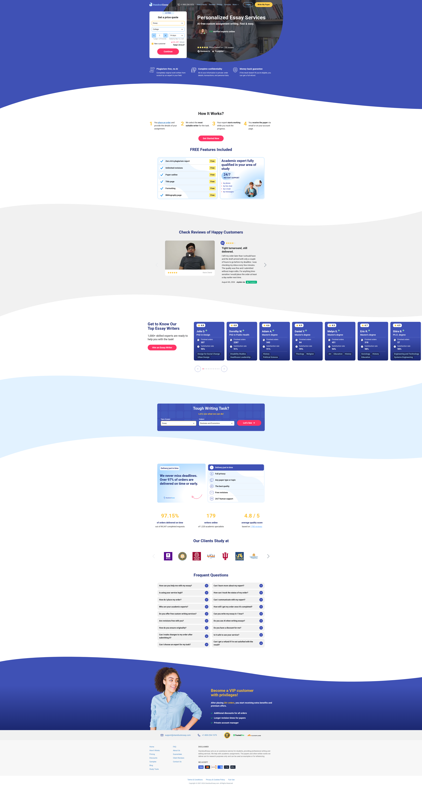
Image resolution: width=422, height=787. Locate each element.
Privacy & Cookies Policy (215, 780)
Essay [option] (164, 423)
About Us (176, 750)
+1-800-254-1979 (209, 735)
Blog (151, 765)
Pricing (219, 5)
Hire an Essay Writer (162, 347)
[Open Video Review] (190, 255)
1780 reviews (228, 47)
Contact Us (177, 762)
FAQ (174, 747)
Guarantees (177, 754)
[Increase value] (165, 35)
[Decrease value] (154, 35)
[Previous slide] (157, 265)
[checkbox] (152, 44)
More (235, 5)
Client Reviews (178, 758)
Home (151, 747)
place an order (164, 122)
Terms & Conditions (195, 780)
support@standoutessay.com (178, 735)
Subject (201, 419)
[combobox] (168, 23)
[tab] (203, 368)
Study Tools (154, 769)
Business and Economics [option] (210, 423)
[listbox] (178, 423)
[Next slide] (265, 265)
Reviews (212, 5)
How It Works (202, 5)
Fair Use (231, 780)
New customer (159, 44)
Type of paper (165, 419)
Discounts (153, 758)
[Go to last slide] (198, 369)
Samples (227, 5)
